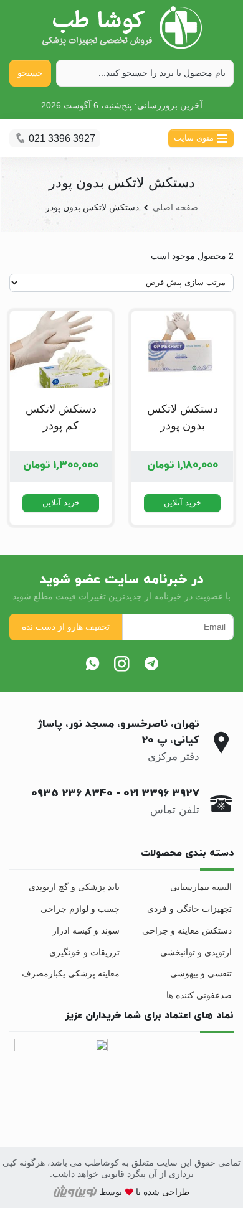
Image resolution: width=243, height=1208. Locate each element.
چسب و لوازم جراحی (80, 909)
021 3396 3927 (161, 793)
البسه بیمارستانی (201, 887)
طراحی (174, 1192)
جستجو (30, 73)
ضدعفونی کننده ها (199, 995)
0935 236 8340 (72, 793)
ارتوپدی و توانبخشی (196, 952)
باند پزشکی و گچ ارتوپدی (74, 887)
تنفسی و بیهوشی (201, 973)
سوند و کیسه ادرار (86, 930)
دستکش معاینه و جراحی (187, 930)
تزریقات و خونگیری (84, 952)
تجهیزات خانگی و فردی (189, 909)
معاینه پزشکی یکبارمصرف (71, 973)
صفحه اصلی (175, 207)
